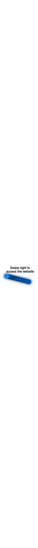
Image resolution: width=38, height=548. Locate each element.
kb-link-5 (30, 2)
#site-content (8, 2)
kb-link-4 (24, 2)
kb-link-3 (17, 2)
